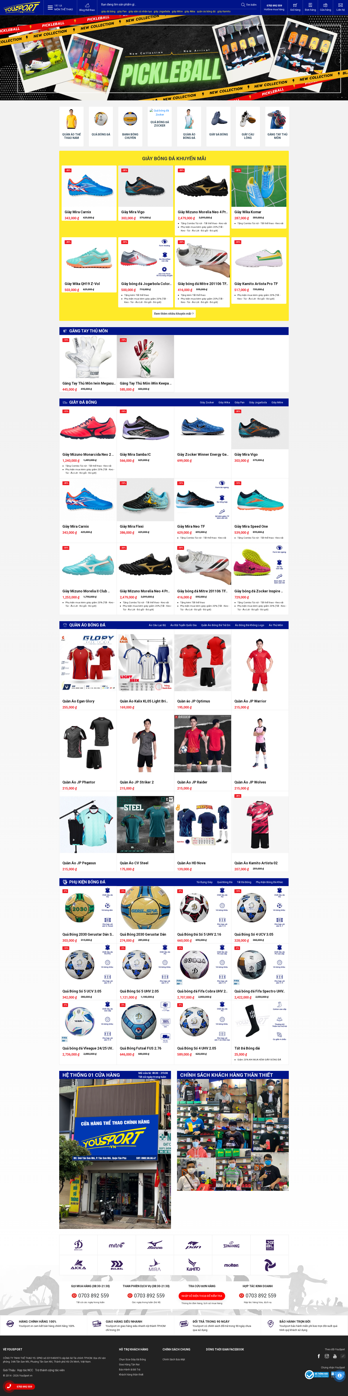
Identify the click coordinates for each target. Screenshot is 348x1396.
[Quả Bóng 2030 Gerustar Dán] (145, 907)
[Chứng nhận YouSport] (317, 1374)
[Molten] (231, 1265)
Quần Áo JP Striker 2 (137, 782)
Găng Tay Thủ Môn (219, 136)
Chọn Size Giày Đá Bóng (132, 1359)
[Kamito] (193, 1265)
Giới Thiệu (9, 1370)
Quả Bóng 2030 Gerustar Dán (143, 934)
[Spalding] (231, 1245)
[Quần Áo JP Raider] (202, 743)
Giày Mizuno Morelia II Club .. (86, 591)
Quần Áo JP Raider (192, 782)
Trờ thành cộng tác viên (50, 1370)
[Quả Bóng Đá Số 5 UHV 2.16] (202, 907)
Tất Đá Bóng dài (247, 1048)
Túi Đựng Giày (204, 882)
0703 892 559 (93, 1296)
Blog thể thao (87, 9)
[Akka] (78, 1265)
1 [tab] (338, 97)
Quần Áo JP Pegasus (79, 863)
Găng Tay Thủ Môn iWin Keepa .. (146, 383)
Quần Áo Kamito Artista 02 (256, 863)
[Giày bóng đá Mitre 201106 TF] (202, 258)
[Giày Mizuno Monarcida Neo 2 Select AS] (88, 428)
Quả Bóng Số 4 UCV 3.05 (253, 934)
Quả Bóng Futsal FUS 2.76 (140, 1048)
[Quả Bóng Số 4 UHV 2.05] (202, 1021)
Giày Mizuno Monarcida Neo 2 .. (88, 455)
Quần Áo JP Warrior (250, 701)
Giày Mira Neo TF (191, 526)
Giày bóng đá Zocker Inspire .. (258, 591)
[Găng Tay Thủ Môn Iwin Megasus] (88, 356)
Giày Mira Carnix (78, 212)
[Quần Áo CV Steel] (145, 824)
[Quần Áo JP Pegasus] (88, 824)
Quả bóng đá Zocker (101, 124)
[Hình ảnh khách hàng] (233, 1135)
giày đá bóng (108, 11)
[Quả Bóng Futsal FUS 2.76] (145, 1021)
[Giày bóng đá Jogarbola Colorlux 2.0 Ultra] (145, 258)
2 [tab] (342, 97)
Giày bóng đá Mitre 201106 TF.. (203, 284)
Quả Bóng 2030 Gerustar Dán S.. (88, 934)
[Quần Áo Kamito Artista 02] (260, 824)
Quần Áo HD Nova (191, 863)
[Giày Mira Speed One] (260, 499)
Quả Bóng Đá (224, 882)
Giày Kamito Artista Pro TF (256, 284)
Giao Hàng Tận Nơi (129, 1364)
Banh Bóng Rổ (248, 136)
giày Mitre (177, 11)
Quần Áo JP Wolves (250, 782)
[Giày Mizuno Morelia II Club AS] (88, 564)
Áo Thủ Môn (276, 625)
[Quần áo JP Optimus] (202, 662)
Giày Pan (239, 402)
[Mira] (155, 1265)
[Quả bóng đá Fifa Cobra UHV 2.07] (202, 964)
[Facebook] (317, 1356)
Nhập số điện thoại (202, 1295)
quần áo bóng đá (206, 11)
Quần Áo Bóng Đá (130, 136)
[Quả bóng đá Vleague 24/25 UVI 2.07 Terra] (88, 1021)
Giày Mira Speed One (251, 526)
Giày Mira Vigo (133, 212)
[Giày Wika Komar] (258, 186)
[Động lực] (78, 1245)
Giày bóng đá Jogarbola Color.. (146, 284)
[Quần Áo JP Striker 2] (145, 743)
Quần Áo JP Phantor (78, 782)
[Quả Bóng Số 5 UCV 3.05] (88, 964)
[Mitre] (117, 1245)
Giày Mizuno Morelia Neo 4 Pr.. (203, 212)
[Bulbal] (117, 1265)
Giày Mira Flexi (132, 526)
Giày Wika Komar (247, 212)
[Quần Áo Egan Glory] (88, 662)
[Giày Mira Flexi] (145, 499)
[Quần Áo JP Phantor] (88, 743)
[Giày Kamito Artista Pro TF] (258, 258)
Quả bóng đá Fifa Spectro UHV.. (259, 991)
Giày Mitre (277, 402)
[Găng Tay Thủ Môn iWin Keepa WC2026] (145, 356)
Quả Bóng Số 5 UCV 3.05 (81, 991)
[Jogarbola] (270, 1245)
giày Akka (189, 11)
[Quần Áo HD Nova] (202, 824)
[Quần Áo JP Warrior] (260, 662)
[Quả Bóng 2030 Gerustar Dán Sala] (88, 907)
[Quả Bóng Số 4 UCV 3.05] (260, 907)
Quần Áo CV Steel (134, 863)
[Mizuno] (155, 1245)
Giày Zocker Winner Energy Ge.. (203, 455)
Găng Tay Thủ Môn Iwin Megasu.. (89, 383)
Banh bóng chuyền (71, 136)
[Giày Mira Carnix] (89, 186)
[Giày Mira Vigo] (145, 186)
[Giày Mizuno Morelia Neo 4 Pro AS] (202, 186)
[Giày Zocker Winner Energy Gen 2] (202, 428)
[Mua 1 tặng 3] (174, 57)
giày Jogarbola (162, 11)
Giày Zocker (207, 402)
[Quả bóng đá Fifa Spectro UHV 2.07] (260, 964)
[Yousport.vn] (22, 7)
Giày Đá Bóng (159, 134)
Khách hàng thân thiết (131, 1374)
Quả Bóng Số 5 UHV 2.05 (139, 991)
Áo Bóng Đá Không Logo (249, 625)
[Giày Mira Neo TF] (202, 499)
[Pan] (193, 1245)
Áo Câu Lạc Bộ (157, 625)
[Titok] (341, 1356)
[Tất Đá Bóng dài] (260, 1021)
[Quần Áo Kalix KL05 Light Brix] (145, 662)
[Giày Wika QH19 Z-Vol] (89, 258)
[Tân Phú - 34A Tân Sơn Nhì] (115, 1154)
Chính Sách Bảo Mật (174, 1359)
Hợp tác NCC (25, 1370)
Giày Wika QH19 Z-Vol (82, 284)
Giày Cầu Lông (189, 136)
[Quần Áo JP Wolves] (260, 743)
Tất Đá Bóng (244, 882)
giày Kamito (223, 11)
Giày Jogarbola (258, 402)
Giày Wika (224, 402)
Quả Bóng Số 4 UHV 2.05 (196, 1048)
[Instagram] (325, 1356)
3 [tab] (346, 97)
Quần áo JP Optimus (193, 701)
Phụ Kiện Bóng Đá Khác (269, 882)
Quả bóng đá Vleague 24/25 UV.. (88, 1048)
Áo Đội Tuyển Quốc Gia (183, 625)
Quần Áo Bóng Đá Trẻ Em (215, 625)
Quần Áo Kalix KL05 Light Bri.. (144, 701)
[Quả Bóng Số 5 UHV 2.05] (145, 964)
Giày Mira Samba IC (135, 455)
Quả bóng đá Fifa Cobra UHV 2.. (202, 991)
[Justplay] (270, 1265)
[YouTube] (333, 1356)
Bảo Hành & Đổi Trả (129, 1369)
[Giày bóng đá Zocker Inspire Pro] (260, 564)
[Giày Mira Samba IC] (145, 428)
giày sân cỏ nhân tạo (140, 11)
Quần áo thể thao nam (277, 136)
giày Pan (122, 11)
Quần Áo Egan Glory (78, 701)
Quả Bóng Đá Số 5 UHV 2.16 (199, 934)
